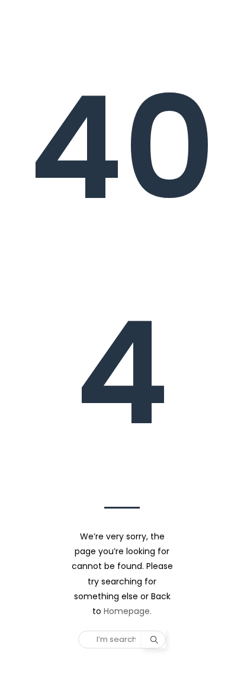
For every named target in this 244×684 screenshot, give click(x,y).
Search (154, 639)
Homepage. (128, 611)
